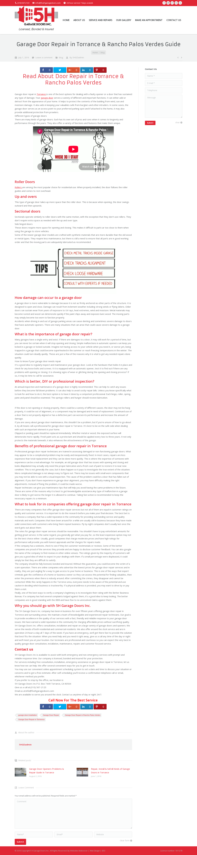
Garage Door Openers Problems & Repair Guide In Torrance (46, 770)
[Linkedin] (176, 3)
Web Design (95, 850)
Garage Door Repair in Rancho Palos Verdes (82, 715)
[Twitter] (168, 3)
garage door (47, 97)
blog (102, 52)
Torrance (41, 94)
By (77, 57)
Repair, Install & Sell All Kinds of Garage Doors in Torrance (110, 770)
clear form (125, 840)
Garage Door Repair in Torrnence (31, 720)
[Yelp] (180, 3)
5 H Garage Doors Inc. (39, 850)
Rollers (18, 187)
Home (95, 52)
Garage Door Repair (51, 715)
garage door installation (27, 715)
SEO (103, 850)
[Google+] (172, 3)
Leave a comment (43, 57)
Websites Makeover (79, 850)
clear (177, 122)
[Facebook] (164, 3)
